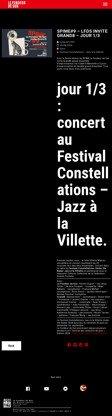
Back (11, 346)
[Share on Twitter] (75, 345)
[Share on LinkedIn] (81, 345)
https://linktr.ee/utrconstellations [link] (89, 333)
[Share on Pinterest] (86, 345)
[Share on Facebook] (69, 345)
